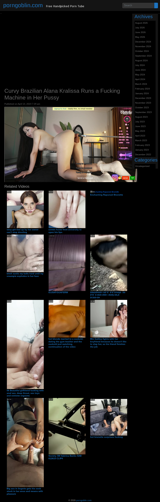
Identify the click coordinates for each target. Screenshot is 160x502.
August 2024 (141, 60)
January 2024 (142, 93)
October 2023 (142, 107)
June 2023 (140, 126)
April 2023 (140, 135)
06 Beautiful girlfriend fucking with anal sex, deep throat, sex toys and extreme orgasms (25, 393)
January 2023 (142, 150)
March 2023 (141, 140)
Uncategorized (142, 166)
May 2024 (140, 74)
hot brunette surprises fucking (106, 437)
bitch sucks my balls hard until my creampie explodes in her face (25, 274)
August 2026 (141, 23)
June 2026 (140, 32)
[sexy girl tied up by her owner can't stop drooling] (32, 209)
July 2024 (140, 65)
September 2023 (143, 112)
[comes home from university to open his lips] (73, 209)
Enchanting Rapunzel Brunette (106, 194)
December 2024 (143, 41)
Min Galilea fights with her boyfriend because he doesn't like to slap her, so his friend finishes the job (108, 343)
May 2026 (140, 37)
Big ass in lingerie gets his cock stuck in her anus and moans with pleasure (25, 491)
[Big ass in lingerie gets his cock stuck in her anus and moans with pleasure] (32, 442)
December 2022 (143, 154)
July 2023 (140, 121)
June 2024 (140, 70)
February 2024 (142, 88)
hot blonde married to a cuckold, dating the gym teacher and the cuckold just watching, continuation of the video (65, 343)
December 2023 (143, 98)
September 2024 (143, 56)
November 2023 (143, 103)
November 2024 (143, 46)
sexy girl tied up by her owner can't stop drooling (22, 230)
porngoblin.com (23, 5)
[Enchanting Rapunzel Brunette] (104, 192)
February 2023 (142, 145)
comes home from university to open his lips (65, 230)
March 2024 (141, 84)
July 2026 (140, 27)
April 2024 (140, 79)
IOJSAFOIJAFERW (58, 292)
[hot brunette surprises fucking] (119, 417)
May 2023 (140, 131)
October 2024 (142, 51)
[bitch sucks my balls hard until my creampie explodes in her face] (40, 253)
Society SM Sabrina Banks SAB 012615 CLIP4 (65, 457)
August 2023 (141, 117)
